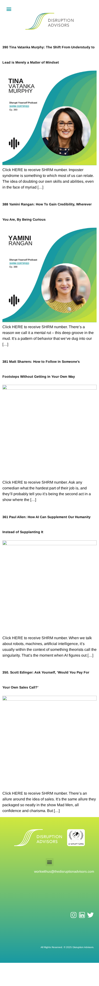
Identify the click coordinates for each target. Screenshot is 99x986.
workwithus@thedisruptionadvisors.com (64, 871)
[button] (9, 9)
